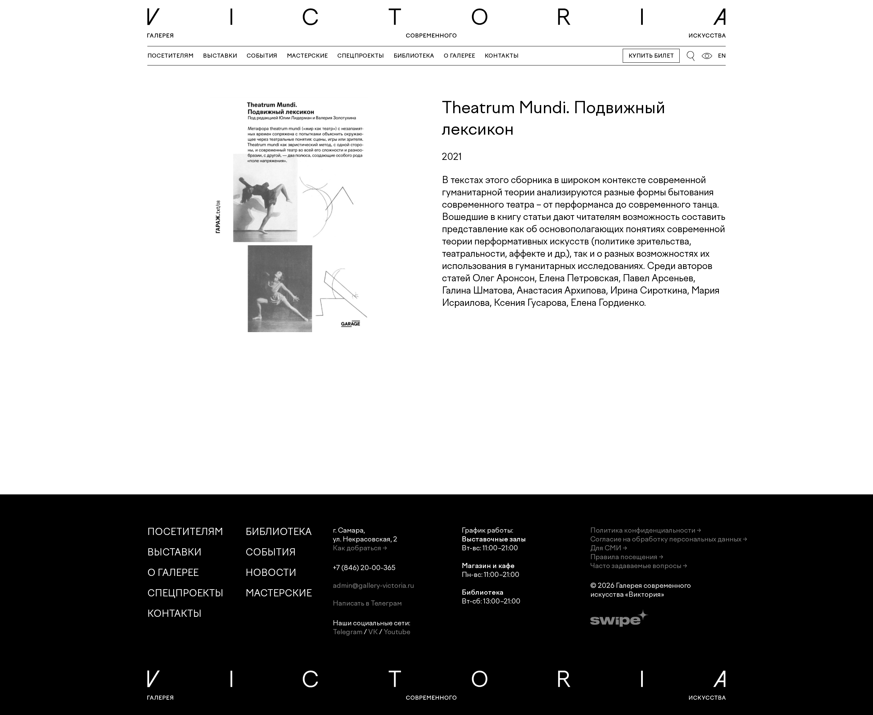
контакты (502, 56)
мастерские (307, 56)
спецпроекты (360, 56)
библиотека (414, 56)
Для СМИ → (608, 548)
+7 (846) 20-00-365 (364, 568)
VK (373, 632)
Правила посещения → (626, 557)
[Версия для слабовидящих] (706, 55)
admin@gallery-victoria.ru (373, 585)
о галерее (459, 56)
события (262, 56)
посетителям (170, 56)
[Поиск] (690, 55)
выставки (220, 56)
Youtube (397, 632)
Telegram (347, 632)
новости (271, 572)
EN (722, 56)
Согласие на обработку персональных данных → (668, 539)
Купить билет (651, 56)
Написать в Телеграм (367, 603)
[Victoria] (436, 23)
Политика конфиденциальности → (645, 530)
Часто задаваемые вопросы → (638, 566)
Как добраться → (360, 548)
